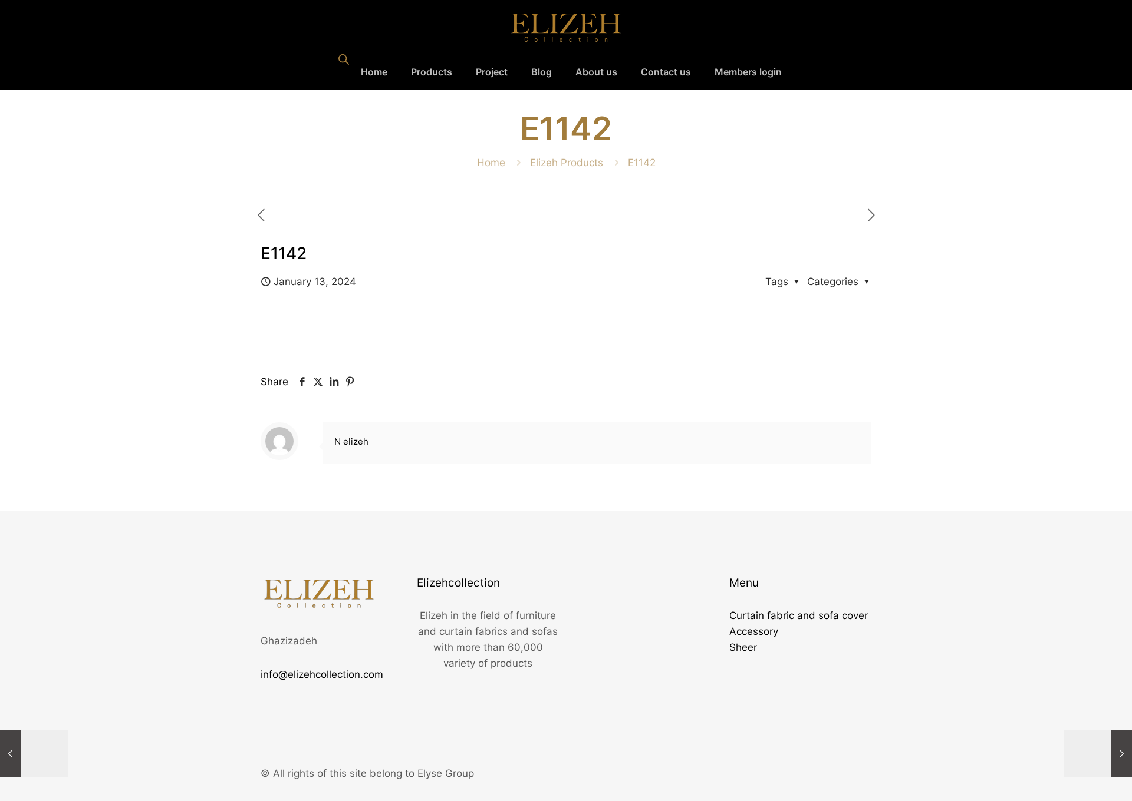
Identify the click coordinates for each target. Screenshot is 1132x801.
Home (491, 162)
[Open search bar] (343, 59)
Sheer (743, 647)
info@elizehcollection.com (322, 674)
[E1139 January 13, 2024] (1098, 753)
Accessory (753, 631)
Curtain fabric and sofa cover (798, 615)
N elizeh (351, 441)
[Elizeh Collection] (566, 27)
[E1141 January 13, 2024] (34, 753)
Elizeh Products (566, 162)
